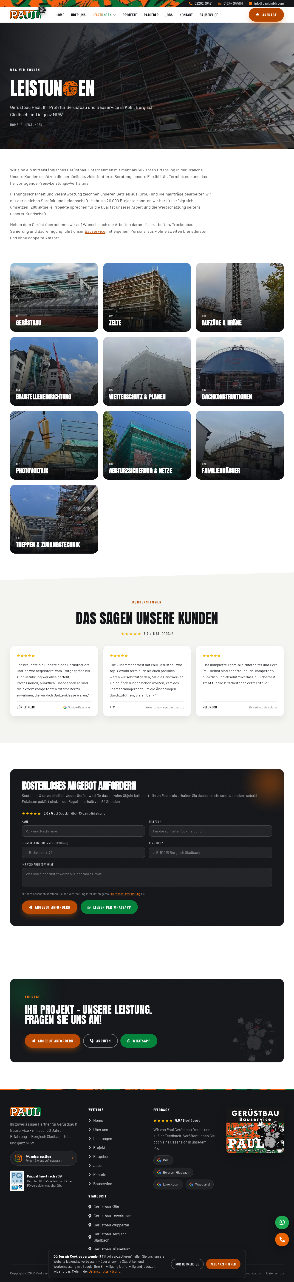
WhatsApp (141, 1040)
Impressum (253, 1273)
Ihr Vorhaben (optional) (38, 864)
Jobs (97, 1165)
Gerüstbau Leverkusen (112, 1215)
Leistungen (102, 1138)
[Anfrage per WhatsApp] (282, 1222)
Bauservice (95, 231)
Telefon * (155, 822)
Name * (26, 822)
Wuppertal (202, 1184)
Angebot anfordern (52, 907)
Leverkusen (171, 1184)
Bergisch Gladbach (176, 1172)
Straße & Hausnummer (45, 843)
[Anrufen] (282, 1239)
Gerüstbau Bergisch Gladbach (110, 1236)
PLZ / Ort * (156, 843)
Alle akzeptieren (223, 1264)
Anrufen (103, 1040)
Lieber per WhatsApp (112, 907)
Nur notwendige (187, 1264)
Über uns (100, 1129)
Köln (166, 1160)
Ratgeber (101, 1156)
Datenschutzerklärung (125, 894)
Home (14, 124)
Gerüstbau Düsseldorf (112, 1249)
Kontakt (100, 1174)
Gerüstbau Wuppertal (111, 1225)
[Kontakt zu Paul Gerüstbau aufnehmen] (255, 1130)
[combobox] (83, 852)
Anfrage (270, 14)
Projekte (100, 1147)
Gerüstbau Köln (106, 1206)
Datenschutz (275, 1273)
